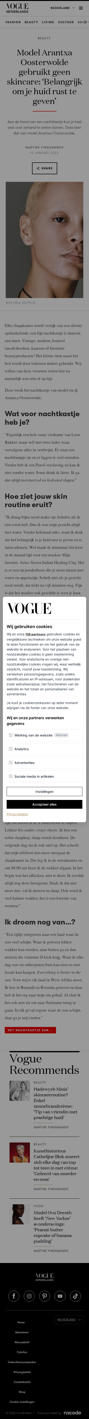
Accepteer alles (44, 804)
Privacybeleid (17, 814)
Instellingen (44, 792)
